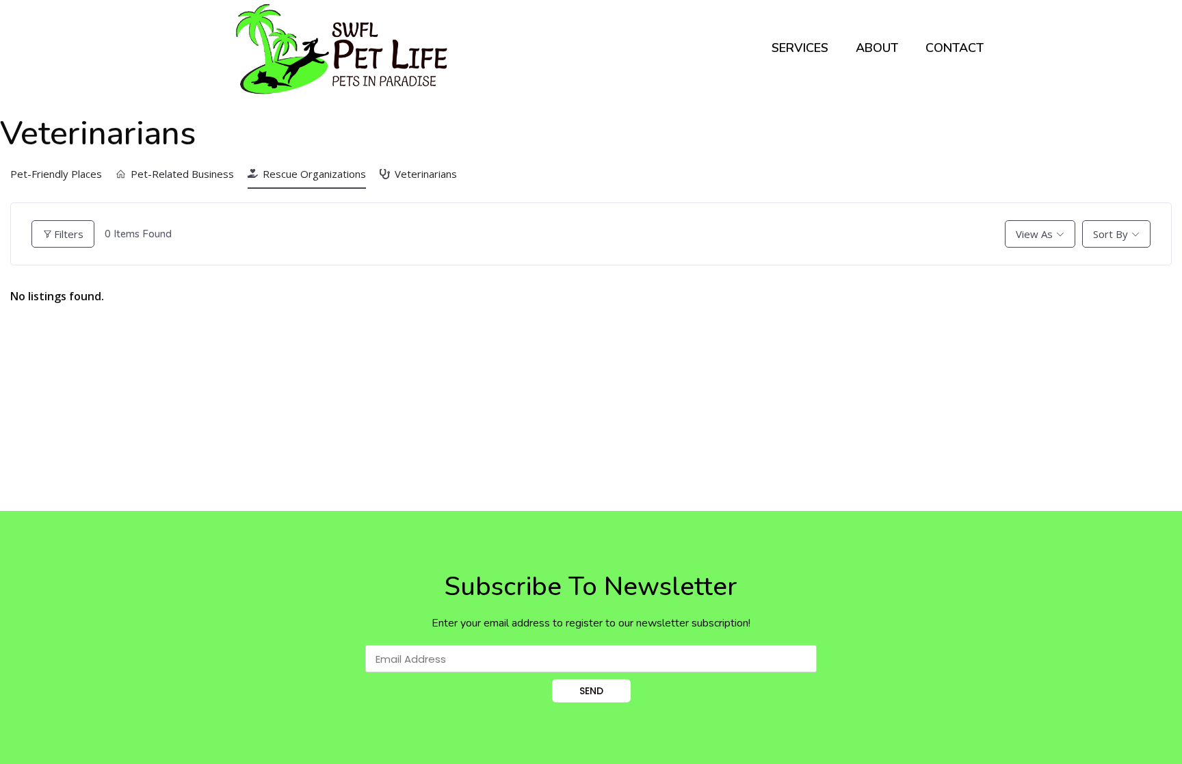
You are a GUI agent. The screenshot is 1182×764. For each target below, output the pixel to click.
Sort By (1110, 234)
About (877, 48)
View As (1034, 234)
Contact (954, 48)
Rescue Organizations (314, 174)
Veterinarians (426, 174)
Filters (68, 234)
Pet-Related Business (182, 174)
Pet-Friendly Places (56, 174)
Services (800, 48)
